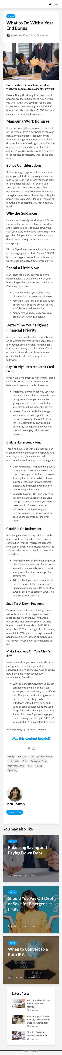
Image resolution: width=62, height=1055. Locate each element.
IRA (30, 765)
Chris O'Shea (17, 875)
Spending (12, 770)
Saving (11, 16)
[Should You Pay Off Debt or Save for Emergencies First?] (31, 909)
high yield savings (16, 765)
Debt (24, 761)
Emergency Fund (39, 761)
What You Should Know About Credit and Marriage (38, 1003)
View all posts (15, 812)
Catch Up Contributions (41, 756)
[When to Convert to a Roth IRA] (31, 959)
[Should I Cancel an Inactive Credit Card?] (18, 1035)
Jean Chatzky (16, 35)
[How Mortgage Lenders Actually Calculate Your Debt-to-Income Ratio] (18, 1019)
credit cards (13, 761)
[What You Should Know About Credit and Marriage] (18, 1003)
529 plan (22, 756)
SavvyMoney (34, 1051)
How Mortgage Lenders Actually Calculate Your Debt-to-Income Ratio (38, 1019)
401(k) (11, 756)
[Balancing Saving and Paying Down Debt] (31, 858)
